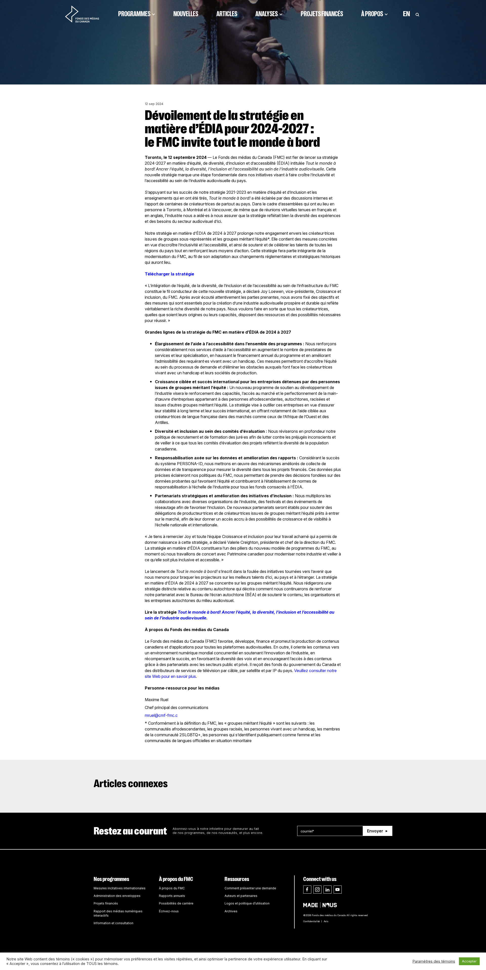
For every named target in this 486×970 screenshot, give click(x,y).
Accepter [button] (469, 961)
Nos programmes (111, 879)
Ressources (237, 879)
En (406, 14)
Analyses (266, 14)
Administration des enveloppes (117, 896)
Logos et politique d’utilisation (247, 903)
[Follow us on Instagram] (317, 890)
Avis (326, 921)
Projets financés (322, 14)
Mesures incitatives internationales (120, 888)
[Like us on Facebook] (307, 890)
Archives (231, 911)
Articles (226, 14)
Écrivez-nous (169, 911)
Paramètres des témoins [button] (433, 961)
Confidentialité (311, 921)
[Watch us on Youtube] (338, 890)
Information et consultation (113, 923)
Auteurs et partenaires (241, 896)
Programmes (134, 14)
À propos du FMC (176, 879)
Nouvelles (185, 14)
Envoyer (375, 830)
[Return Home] (82, 14)
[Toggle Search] (417, 14)
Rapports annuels (172, 896)
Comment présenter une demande (250, 888)
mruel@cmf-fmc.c (161, 715)
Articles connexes (131, 783)
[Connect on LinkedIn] (327, 890)
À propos (372, 14)
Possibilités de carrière (176, 903)
